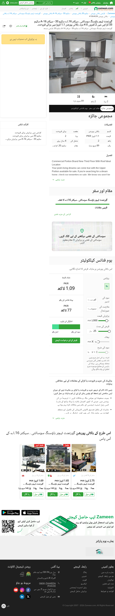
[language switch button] (13, 3)
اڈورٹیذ (111, 587)
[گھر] (111, 2)
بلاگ (85, 572)
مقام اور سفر (94, 108)
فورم (85, 580)
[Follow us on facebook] (27, 592)
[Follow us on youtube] (15, 592)
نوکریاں (110, 580)
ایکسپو (84, 584)
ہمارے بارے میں (107, 572)
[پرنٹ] (10, 26)
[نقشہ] (29, 470)
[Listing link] (32, 471)
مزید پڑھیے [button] (60, 180)
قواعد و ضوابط (107, 591)
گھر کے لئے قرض (20, 26)
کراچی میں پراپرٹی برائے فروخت (28, 132)
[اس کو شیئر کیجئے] (26, 470)
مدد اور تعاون (108, 584)
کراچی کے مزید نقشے (62, 214)
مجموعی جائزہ (107, 108)
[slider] (106, 320)
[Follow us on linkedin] (21, 599)
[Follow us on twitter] (27, 599)
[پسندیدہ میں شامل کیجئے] (23, 470)
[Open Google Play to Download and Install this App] (10, 515)
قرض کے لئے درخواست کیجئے (66, 340)
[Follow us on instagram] (21, 592)
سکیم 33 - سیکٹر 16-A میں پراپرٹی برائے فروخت (23, 139)
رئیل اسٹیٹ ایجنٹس (78, 587)
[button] (92, 300)
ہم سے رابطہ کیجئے (106, 576)
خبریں (84, 576)
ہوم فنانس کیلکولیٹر (79, 108)
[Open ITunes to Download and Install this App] (30, 515)
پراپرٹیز (105, 3)
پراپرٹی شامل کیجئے (78, 591)
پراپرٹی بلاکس (94, 3)
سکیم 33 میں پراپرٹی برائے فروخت (26, 136)
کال (25, 494)
